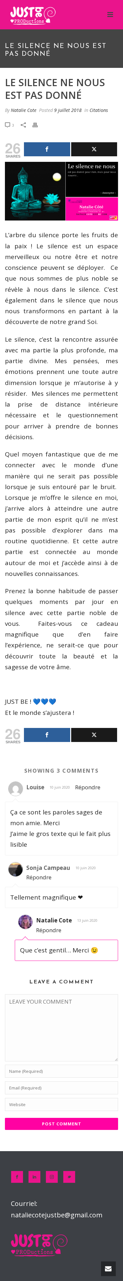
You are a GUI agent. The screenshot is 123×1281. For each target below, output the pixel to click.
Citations (99, 110)
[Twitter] (94, 149)
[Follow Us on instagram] (52, 1177)
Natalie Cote (23, 110)
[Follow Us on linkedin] (34, 1177)
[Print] (38, 125)
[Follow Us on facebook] (17, 1177)
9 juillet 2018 (68, 110)
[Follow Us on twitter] (69, 1177)
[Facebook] (47, 149)
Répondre (87, 787)
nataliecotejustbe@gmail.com (56, 1215)
